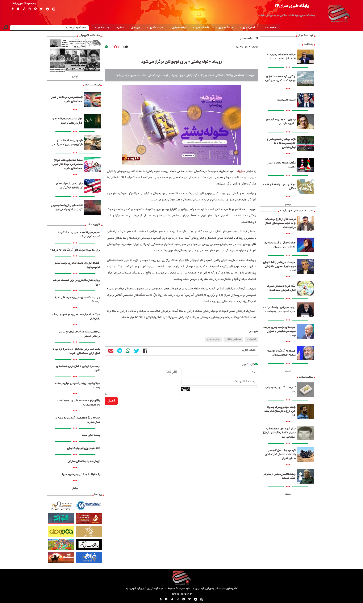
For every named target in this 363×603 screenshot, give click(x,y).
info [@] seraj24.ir (182, 594)
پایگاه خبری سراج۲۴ (292, 5)
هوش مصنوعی (213, 339)
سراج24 (240, 171)
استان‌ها (120, 28)
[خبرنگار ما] (12, 9)
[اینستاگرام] (30, 9)
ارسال (111, 401)
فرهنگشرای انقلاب (233, 339)
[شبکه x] (41, 9)
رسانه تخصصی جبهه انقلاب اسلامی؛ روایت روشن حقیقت (286, 15)
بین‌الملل (135, 28)
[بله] (47, 9)
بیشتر (288, 204)
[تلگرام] (35, 9)
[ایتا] (54, 9)
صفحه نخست (269, 28)
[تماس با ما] (24, 9)
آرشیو (75, 76)
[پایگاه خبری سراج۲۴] (338, 13)
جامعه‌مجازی (246, 38)
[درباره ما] (18, 9)
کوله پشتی (251, 339)
